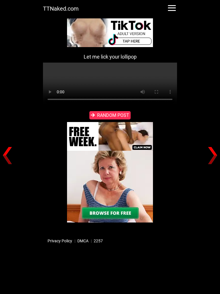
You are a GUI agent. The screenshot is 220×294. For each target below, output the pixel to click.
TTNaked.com (61, 8)
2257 (98, 241)
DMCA (83, 241)
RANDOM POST (113, 115)
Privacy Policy (60, 241)
